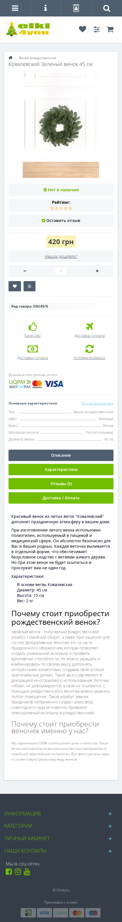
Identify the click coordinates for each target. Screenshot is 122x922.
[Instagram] (19, 873)
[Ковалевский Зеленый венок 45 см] (61, 125)
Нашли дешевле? (61, 256)
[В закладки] (15, 286)
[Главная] (10, 57)
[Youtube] (28, 873)
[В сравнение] (29, 286)
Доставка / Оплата (61, 498)
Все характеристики (97, 403)
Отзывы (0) (61, 483)
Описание (61, 455)
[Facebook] (10, 873)
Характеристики (61, 469)
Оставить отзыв (63, 220)
